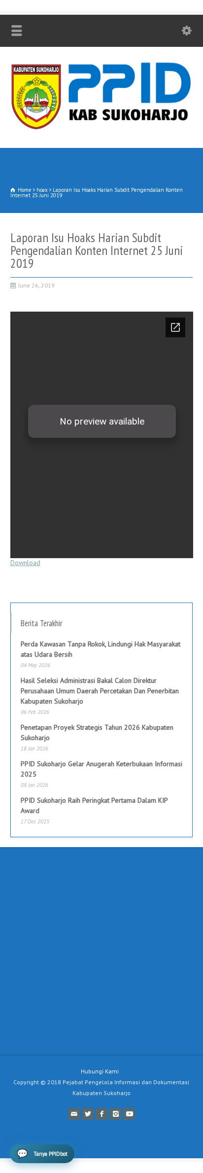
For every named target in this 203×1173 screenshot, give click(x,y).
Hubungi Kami (100, 1071)
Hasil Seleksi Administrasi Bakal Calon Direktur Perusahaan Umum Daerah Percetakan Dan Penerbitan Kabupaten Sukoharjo (100, 691)
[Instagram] (115, 1114)
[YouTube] (129, 1114)
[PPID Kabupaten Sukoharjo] (101, 127)
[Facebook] (101, 1114)
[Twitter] (88, 1114)
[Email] (74, 1114)
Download (25, 562)
